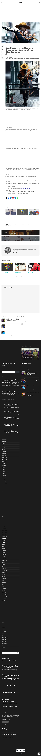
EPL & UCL (4, 631)
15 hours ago (24, 357)
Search (3, 369)
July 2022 (3, 540)
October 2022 (4, 534)
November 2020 (4, 570)
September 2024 (4, 487)
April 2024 (3, 497)
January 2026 (4, 455)
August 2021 (4, 562)
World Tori (3, 647)
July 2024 (3, 491)
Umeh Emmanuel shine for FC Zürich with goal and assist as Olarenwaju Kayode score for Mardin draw (10, 380)
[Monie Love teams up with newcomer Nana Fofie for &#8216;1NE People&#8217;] (22, 212)
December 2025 (4, 457)
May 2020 (3, 574)
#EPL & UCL (10, 703)
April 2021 (3, 566)
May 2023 (3, 520)
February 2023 (4, 526)
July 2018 (3, 600)
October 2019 (4, 580)
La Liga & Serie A (5, 637)
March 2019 (4, 588)
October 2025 (4, 461)
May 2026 (3, 447)
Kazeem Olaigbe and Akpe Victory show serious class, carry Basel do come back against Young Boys (10, 383)
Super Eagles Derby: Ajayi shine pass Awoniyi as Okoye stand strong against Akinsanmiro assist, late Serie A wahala (11, 387)
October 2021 (4, 558)
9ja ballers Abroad (5, 625)
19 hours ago (28, 389)
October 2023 (4, 510)
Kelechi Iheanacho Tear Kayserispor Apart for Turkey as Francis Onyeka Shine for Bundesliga (10, 394)
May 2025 (3, 471)
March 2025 (4, 475)
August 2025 (4, 465)
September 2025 (4, 463)
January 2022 (4, 552)
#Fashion (15, 703)
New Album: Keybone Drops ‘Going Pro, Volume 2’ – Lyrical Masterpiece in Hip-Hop (10, 217)
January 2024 (4, 503)
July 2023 (3, 516)
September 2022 (4, 536)
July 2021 (3, 564)
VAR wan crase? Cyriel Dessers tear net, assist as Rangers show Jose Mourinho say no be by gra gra (11, 418)
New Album (20, 151)
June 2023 (3, 518)
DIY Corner (4, 627)
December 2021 (4, 554)
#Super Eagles (4, 706)
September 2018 (4, 596)
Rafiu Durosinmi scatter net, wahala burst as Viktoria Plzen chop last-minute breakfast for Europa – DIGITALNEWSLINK (11, 423)
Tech (2, 645)
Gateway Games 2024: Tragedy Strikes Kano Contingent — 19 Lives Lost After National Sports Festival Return (11, 411)
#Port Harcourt (13, 734)
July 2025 (3, 467)
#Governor (4, 731)
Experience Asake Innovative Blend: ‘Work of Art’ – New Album (33, 217)
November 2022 (4, 532)
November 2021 (4, 556)
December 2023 (4, 505)
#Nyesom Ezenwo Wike (5, 734)
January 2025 (4, 479)
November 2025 (4, 459)
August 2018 (4, 598)
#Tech (16, 706)
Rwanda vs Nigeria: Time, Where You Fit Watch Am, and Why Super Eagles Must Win (11, 432)
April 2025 (3, 473)
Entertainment (5, 272)
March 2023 (4, 524)
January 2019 (4, 590)
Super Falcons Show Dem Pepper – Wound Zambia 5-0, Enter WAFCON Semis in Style (11, 404)
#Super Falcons (11, 706)
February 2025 (4, 477)
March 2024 (4, 499)
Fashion (3, 633)
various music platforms (25, 188)
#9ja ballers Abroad (5, 701)
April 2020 (3, 576)
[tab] (24, 369)
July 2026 (3, 443)
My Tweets (3, 365)
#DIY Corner (12, 701)
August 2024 (4, 489)
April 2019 (3, 586)
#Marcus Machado (9, 225)
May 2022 (3, 544)
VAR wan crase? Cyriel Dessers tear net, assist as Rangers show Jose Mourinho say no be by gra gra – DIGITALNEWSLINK (11, 416)
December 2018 (4, 592)
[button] (39, 753)
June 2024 (3, 493)
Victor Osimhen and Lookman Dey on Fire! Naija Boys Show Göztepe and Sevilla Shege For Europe (10, 391)
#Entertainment (4, 703)
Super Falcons (4, 643)
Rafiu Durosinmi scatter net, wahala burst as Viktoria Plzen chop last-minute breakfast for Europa (11, 425)
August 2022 (4, 538)
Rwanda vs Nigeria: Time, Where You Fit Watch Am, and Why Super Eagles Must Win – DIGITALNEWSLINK (11, 430)
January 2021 (4, 568)
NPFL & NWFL (4, 639)
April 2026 (3, 449)
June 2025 (3, 469)
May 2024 (3, 495)
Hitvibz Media (25, 193)
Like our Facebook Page (9, 686)
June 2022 (3, 542)
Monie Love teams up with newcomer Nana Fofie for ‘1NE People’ (22, 217)
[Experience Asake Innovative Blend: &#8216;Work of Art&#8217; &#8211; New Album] (34, 212)
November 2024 (4, 483)
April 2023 (3, 522)
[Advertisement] (20, 13)
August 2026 (4, 441)
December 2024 (4, 481)
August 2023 (4, 514)
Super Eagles (4, 641)
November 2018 (4, 594)
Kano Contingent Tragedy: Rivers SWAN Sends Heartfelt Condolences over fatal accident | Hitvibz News (11, 409)
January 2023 (4, 528)
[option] (7, 270)
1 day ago (27, 395)
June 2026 (3, 445)
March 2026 (4, 451)
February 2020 (4, 578)
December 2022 (4, 530)
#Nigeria (9, 731)
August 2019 (4, 582)
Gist (12, 231)
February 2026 (4, 453)
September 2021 (4, 560)
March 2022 (4, 548)
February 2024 (4, 501)
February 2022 (4, 550)
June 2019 (3, 584)
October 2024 (4, 485)
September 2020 (4, 572)
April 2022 (3, 546)
